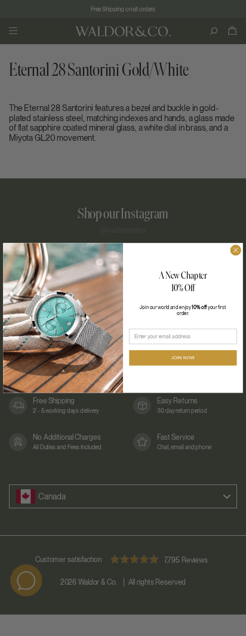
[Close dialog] (235, 250)
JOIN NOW (183, 358)
